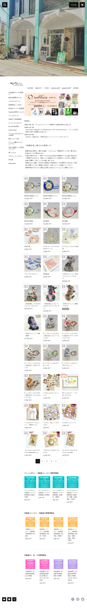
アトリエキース (13, 115)
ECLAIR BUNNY (13, 126)
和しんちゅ (12, 152)
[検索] (4, 4)
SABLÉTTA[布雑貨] (14, 119)
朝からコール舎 (13, 138)
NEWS (76, 88)
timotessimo (12, 130)
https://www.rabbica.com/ (82, 599)
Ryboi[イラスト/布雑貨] (16, 108)
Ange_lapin (12, 163)
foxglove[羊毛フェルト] (16, 112)
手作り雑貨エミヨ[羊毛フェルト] (16, 148)
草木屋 (10, 159)
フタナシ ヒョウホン (15, 156)
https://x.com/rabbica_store (72, 599)
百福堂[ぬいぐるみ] (14, 105)
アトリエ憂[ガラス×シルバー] (15, 143)
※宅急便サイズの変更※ (15, 93)
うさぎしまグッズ (14, 101)
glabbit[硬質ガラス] (14, 97)
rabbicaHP (55, 88)
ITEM (46, 88)
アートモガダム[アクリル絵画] (16, 134)
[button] (74, 5)
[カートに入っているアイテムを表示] (82, 4)
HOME (30, 88)
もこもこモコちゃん (15, 123)
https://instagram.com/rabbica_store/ (77, 599)
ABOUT (38, 88)
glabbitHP (66, 88)
